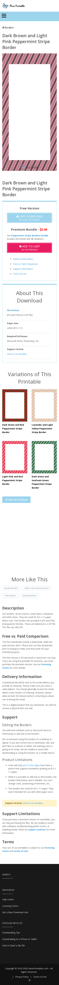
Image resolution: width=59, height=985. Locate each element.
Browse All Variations (17, 499)
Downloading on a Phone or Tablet (19, 939)
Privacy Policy (22, 976)
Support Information (23, 268)
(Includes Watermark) (31, 218)
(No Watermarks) (30, 248)
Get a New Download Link (15, 912)
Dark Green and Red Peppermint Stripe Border (13, 428)
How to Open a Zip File (13, 945)
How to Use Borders (17, 354)
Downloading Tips (11, 932)
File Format (13, 310)
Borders (9, 27)
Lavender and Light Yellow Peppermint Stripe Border (42, 428)
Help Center (8, 899)
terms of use (21, 851)
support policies (37, 829)
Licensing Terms (10, 906)
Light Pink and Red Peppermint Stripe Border (12, 480)
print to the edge (31, 765)
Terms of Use (19, 273)
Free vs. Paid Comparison (25, 264)
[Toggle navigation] (4, 16)
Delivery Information (23, 259)
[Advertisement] (29, 541)
